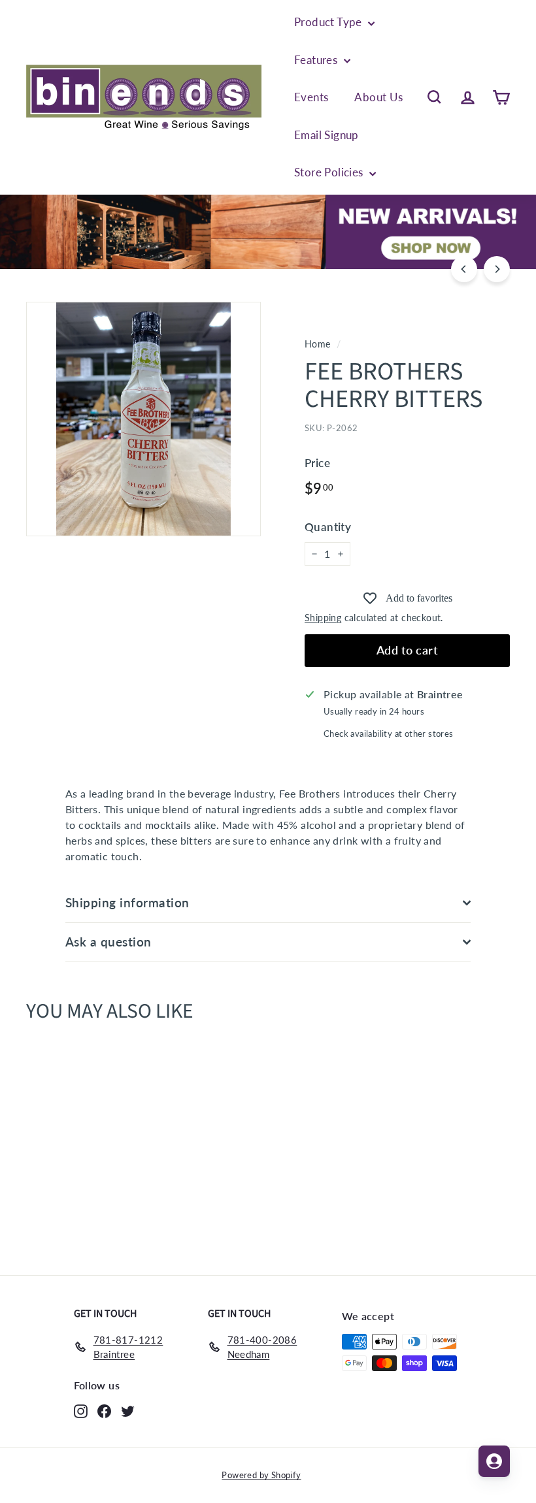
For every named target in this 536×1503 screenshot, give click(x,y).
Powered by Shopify (261, 1475)
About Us (378, 97)
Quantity (328, 527)
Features (317, 60)
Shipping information (127, 902)
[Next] (497, 269)
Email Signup (326, 135)
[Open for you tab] (494, 1461)
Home (318, 344)
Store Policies (330, 172)
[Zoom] (143, 419)
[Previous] (464, 269)
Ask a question (108, 941)
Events (311, 97)
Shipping (323, 618)
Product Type (329, 22)
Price (317, 463)
